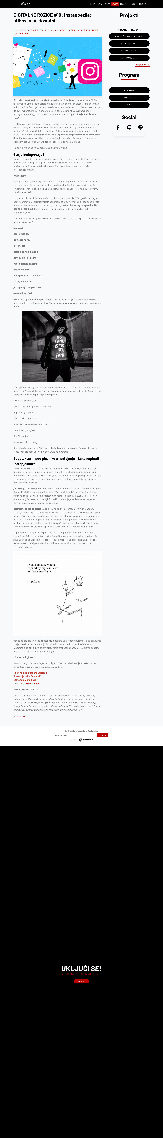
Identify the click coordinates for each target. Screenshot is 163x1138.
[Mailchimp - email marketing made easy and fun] (81, 742)
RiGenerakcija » (129, 58)
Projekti (124, 4)
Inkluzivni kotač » (129, 43)
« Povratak (19, 715)
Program (133, 4)
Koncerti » (129, 90)
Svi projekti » (142, 64)
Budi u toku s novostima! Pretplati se (81, 731)
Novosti (115, 4)
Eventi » (129, 105)
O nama (99, 4)
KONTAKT (81, 981)
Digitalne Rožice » (129, 51)
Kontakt (142, 4)
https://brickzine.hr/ (30, 683)
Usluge (107, 4)
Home (92, 4)
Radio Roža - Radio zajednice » (129, 36)
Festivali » (129, 98)
